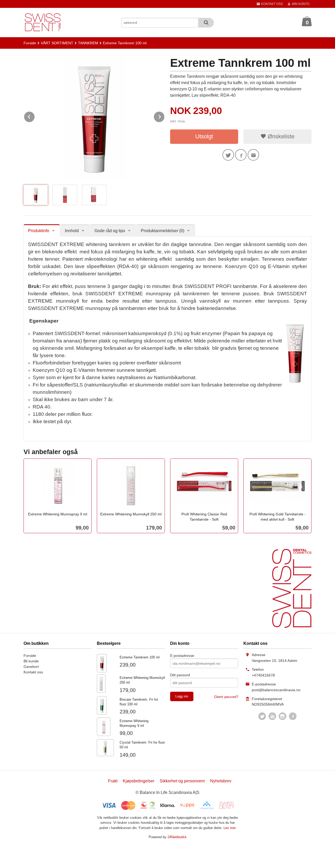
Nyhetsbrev (220, 781)
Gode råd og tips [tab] (109, 230)
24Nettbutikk (177, 837)
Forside (30, 43)
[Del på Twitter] (228, 155)
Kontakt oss (33, 672)
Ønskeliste (280, 136)
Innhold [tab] (72, 230)
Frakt (113, 781)
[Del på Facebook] (241, 155)
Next (164, 116)
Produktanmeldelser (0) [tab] (162, 230)
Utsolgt (204, 136)
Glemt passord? (226, 697)
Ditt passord (180, 675)
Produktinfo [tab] (38, 230)
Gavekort (31, 666)
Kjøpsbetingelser (138, 781)
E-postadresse (182, 655)
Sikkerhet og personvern (182, 781)
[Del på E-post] (253, 155)
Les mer (230, 828)
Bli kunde (31, 661)
